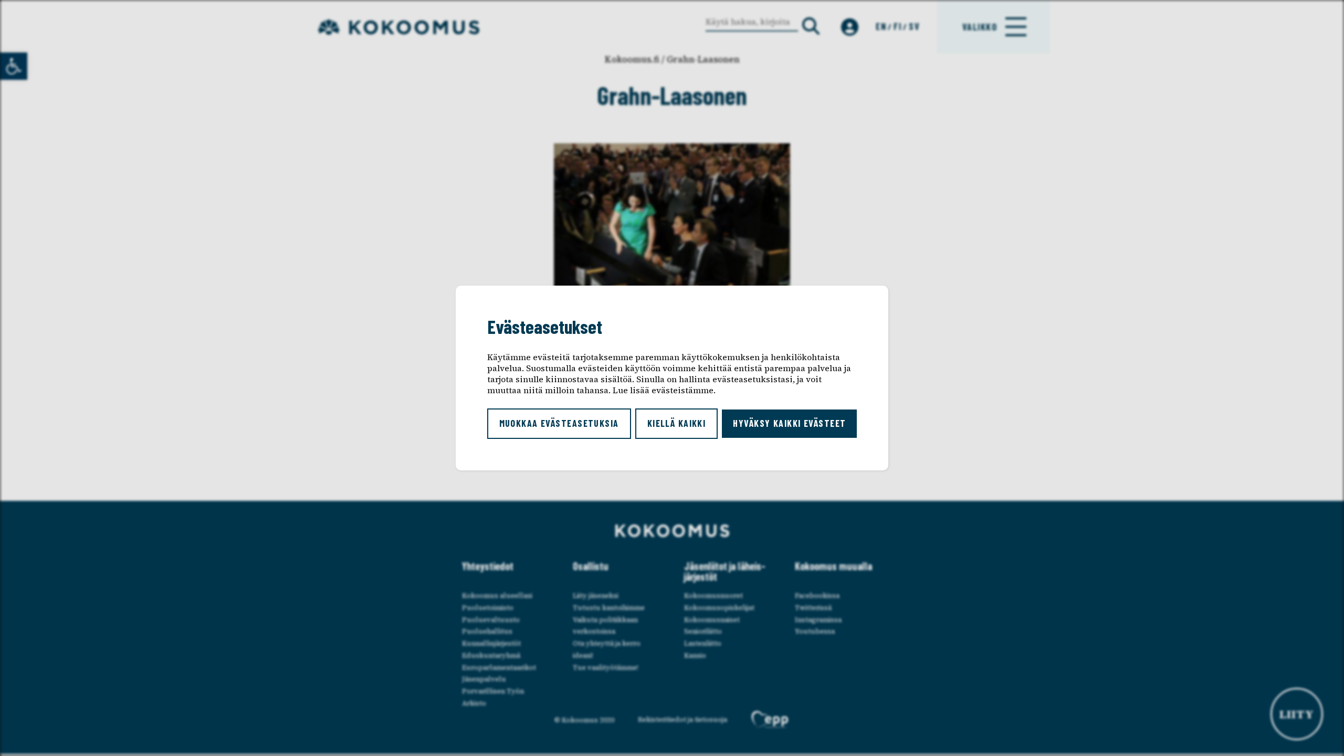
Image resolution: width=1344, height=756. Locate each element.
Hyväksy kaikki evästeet (789, 423)
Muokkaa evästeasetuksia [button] (559, 423)
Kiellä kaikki (676, 423)
